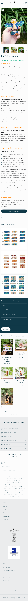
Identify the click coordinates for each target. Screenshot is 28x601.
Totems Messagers (9, 597)
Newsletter (5, 513)
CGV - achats (6, 567)
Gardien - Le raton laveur (7, 408)
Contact (5, 584)
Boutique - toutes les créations (11, 523)
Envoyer (5, 329)
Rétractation (6, 577)
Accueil (5, 506)
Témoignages (6, 516)
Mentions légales (7, 580)
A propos (5, 519)
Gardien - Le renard (21, 354)
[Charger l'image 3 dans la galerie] (21, 50)
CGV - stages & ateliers (9, 570)
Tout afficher (14, 414)
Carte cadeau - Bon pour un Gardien (7, 359)
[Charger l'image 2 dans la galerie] (14, 50)
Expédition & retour (8, 574)
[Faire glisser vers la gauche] (1, 50)
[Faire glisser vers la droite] (26, 50)
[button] (2, 3)
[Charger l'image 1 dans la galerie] (7, 50)
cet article (21, 182)
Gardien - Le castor (21, 382)
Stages (4, 509)
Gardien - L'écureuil (7, 382)
